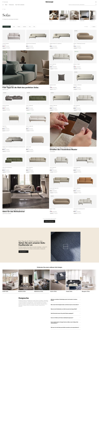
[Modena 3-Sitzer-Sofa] (61, 98)
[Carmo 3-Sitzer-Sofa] (37, 98)
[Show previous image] (13, 41)
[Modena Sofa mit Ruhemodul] (37, 36)
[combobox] (82, 4)
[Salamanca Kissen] (61, 77)
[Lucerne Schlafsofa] (13, 36)
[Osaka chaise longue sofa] (61, 180)
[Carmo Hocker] (37, 139)
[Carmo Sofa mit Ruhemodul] (13, 160)
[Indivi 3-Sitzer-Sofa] (61, 56)
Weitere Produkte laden (49, 221)
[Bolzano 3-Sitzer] (61, 201)
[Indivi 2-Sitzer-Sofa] (61, 160)
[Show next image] (15, 41)
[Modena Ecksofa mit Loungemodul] (61, 36)
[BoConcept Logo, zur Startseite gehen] (49, 2)
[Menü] (3, 5)
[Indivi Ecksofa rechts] (85, 160)
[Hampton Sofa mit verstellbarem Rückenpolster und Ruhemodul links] (13, 139)
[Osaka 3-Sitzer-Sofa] (37, 160)
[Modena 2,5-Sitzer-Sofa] (85, 77)
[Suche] (96, 4)
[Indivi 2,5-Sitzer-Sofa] (85, 180)
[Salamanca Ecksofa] (13, 98)
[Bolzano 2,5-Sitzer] (85, 56)
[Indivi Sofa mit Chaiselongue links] (85, 201)
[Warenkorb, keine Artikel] (96, 2)
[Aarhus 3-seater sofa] (37, 118)
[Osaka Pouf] (13, 118)
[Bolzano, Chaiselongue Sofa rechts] (85, 36)
